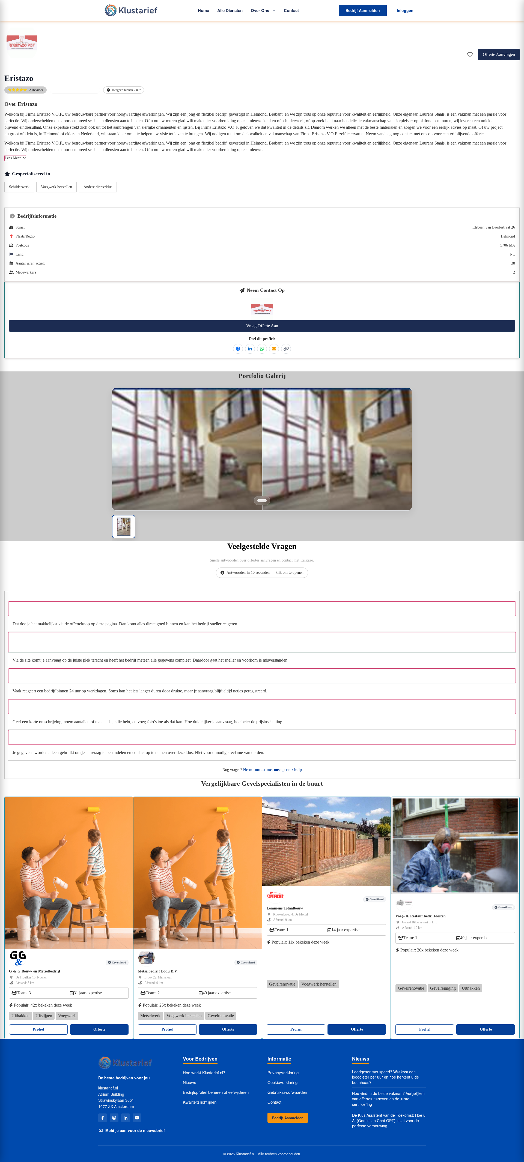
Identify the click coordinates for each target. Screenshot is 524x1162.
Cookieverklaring (282, 1082)
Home (203, 10)
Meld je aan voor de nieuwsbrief (135, 1130)
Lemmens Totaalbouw (285, 908)
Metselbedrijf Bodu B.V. (158, 971)
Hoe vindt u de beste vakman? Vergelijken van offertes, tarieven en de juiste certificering (388, 1099)
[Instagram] (114, 1117)
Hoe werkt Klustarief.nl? (204, 1072)
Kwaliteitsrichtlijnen (199, 1102)
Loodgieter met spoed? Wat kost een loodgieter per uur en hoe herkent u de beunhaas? (385, 1077)
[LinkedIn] (125, 1117)
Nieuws (189, 1082)
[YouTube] (137, 1117)
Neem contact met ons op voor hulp (272, 770)
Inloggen (405, 10)
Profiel (38, 1029)
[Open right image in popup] (337, 464)
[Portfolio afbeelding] (262, 500)
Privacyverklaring (283, 1072)
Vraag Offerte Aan (262, 325)
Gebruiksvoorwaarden (287, 1092)
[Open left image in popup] (187, 464)
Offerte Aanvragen (499, 54)
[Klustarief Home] (131, 10)
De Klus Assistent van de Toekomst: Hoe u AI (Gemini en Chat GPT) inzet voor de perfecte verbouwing (388, 1120)
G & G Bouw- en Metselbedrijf (34, 971)
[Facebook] (102, 1117)
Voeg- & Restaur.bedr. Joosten (420, 916)
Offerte (99, 1029)
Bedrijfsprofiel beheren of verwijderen (216, 1092)
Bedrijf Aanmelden (363, 10)
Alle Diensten (230, 10)
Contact (291, 10)
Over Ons (260, 10)
